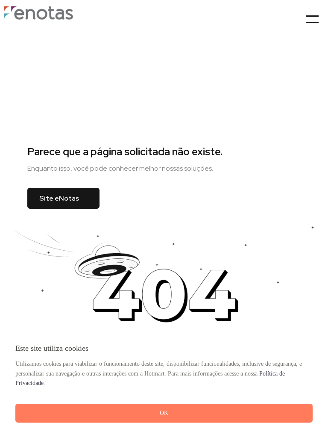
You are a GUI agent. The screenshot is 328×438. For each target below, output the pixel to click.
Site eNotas (59, 198)
